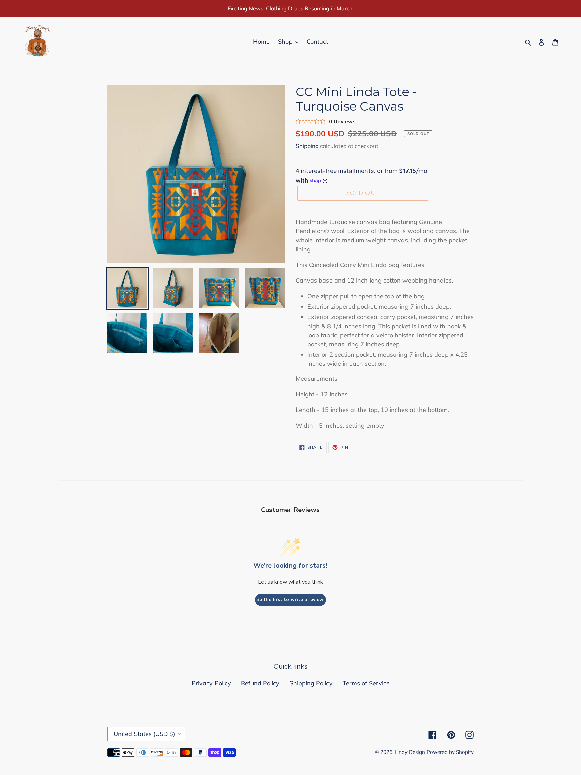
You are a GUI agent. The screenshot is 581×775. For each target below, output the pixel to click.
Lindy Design (410, 752)
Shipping (307, 145)
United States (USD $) (144, 734)
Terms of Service (366, 683)
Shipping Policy (311, 683)
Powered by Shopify (450, 752)
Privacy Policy (211, 683)
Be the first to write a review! (290, 599)
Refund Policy (260, 683)
